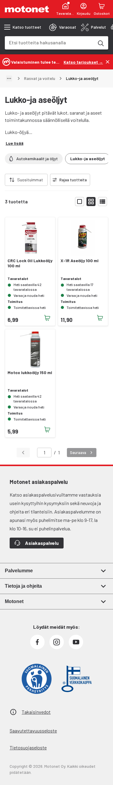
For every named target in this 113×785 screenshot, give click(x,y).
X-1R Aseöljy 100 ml (80, 260)
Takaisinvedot (36, 712)
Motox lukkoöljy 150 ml (30, 372)
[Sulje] (107, 61)
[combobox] (49, 42)
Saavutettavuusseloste (33, 730)
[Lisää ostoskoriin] (47, 318)
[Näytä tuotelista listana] (102, 201)
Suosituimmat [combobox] (30, 179)
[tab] (63, 27)
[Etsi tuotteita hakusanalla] (100, 43)
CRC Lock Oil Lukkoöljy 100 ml (30, 263)
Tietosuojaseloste (28, 747)
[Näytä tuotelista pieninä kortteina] (91, 201)
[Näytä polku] (9, 78)
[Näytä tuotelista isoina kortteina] (79, 201)
